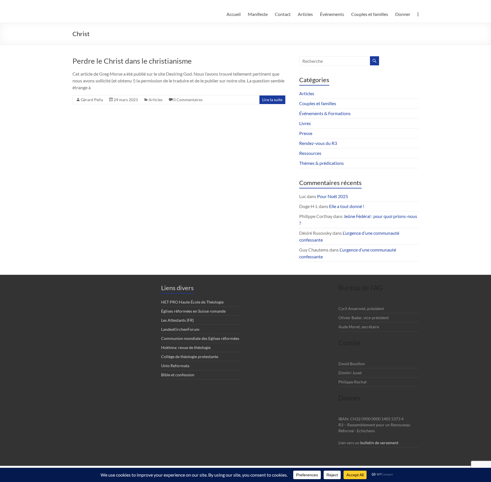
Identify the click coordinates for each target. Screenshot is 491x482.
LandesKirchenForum (180, 329)
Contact (283, 14)
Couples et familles (369, 14)
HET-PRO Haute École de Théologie (192, 302)
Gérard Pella (92, 99)
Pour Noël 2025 (332, 196)
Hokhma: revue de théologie (186, 347)
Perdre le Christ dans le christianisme (132, 60)
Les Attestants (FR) (177, 320)
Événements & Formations (325, 113)
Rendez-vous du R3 (318, 143)
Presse (305, 133)
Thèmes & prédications (321, 163)
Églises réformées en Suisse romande (193, 311)
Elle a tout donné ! (346, 206)
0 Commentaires (188, 99)
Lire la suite (272, 99)
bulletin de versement (379, 442)
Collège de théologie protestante (189, 356)
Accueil (233, 14)
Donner (402, 14)
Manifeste (258, 14)
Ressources (310, 153)
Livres (305, 123)
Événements (332, 14)
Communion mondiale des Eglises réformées (200, 338)
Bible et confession (177, 374)
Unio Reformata (175, 365)
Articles (305, 14)
